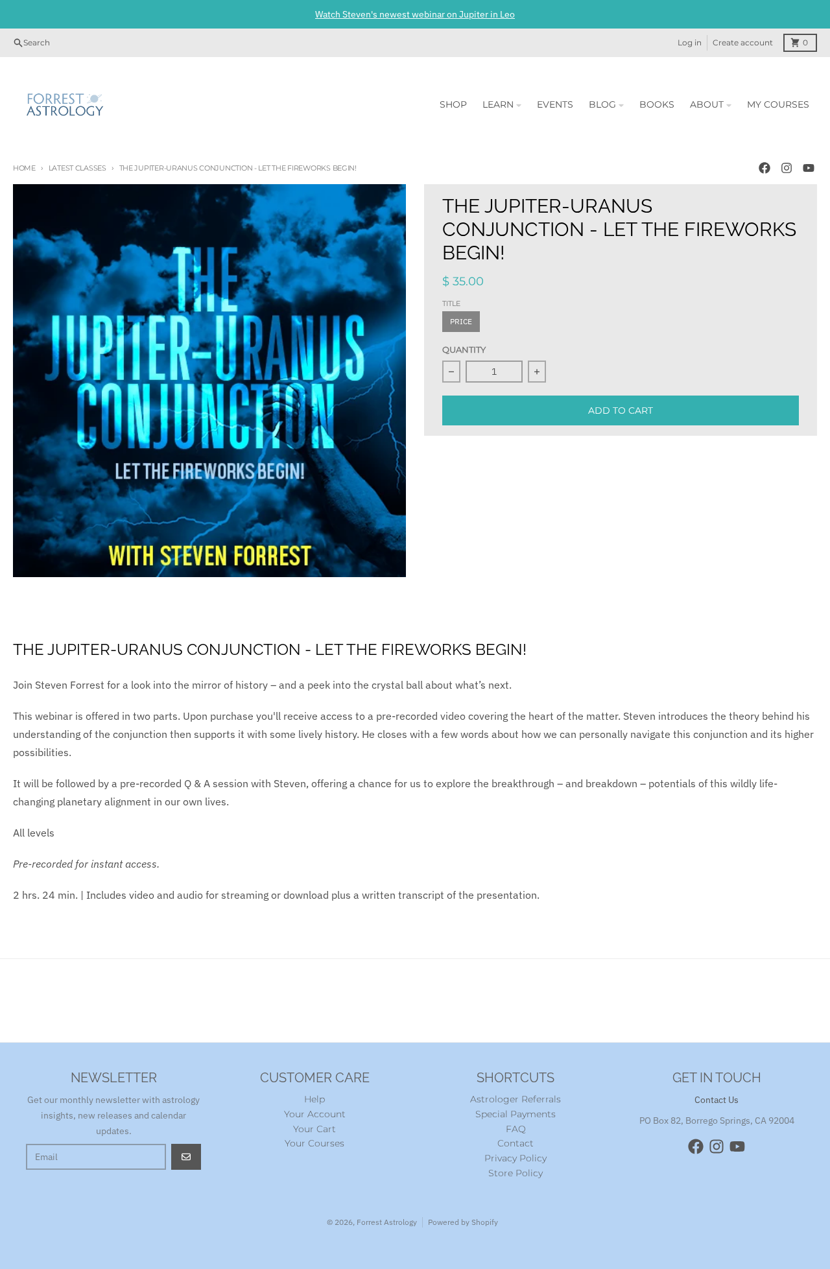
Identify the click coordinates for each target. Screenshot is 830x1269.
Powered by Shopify (463, 1222)
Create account (743, 42)
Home (24, 167)
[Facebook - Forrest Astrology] (764, 168)
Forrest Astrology (387, 1222)
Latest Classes (77, 167)
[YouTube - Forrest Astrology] (808, 168)
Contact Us (716, 1100)
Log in (690, 42)
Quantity (464, 350)
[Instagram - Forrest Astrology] (786, 168)
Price (461, 321)
